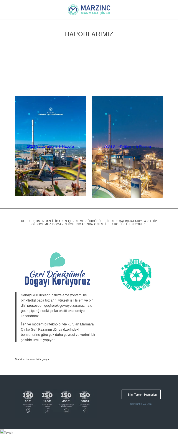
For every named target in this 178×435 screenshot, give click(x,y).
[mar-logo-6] (89, 10)
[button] (89, 432)
